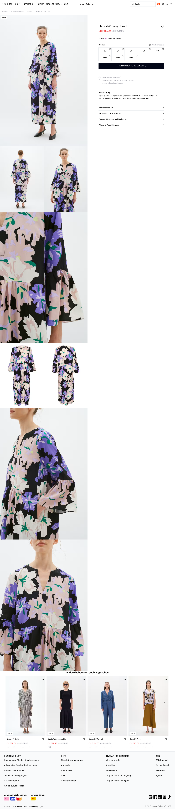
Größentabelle (158, 45)
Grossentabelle (11, 780)
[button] (131, 107)
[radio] (131, 51)
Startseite (5, 11)
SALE (66, 4)
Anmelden (110, 765)
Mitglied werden (113, 760)
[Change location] (159, 4)
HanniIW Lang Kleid (43, 11)
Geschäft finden (68, 780)
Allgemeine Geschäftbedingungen (20, 765)
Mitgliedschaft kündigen (117, 780)
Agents (159, 775)
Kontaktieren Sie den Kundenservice (21, 760)
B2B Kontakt (162, 760)
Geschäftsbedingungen (33, 806)
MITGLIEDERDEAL (53, 4)
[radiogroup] (131, 54)
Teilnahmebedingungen (15, 775)
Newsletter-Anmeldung (72, 760)
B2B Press (160, 770)
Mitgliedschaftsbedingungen (119, 775)
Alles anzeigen (18, 11)
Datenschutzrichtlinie (14, 770)
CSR (63, 775)
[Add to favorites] (162, 26)
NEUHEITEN (7, 4)
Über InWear (67, 770)
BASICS (41, 4)
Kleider (30, 11)
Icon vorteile (111, 770)
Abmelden (66, 765)
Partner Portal (162, 765)
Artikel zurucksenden (14, 786)
